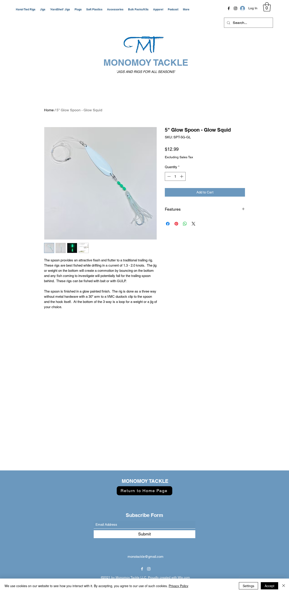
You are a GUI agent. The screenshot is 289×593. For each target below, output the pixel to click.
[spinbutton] (175, 176)
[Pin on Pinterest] (176, 223)
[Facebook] (228, 8)
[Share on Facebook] (167, 223)
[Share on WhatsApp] (185, 223)
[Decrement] (168, 176)
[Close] (283, 585)
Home (49, 110)
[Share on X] (193, 223)
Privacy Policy (178, 586)
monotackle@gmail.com (145, 556)
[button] (26, 9)
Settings (248, 586)
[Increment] (182, 176)
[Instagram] (235, 8)
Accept (269, 586)
